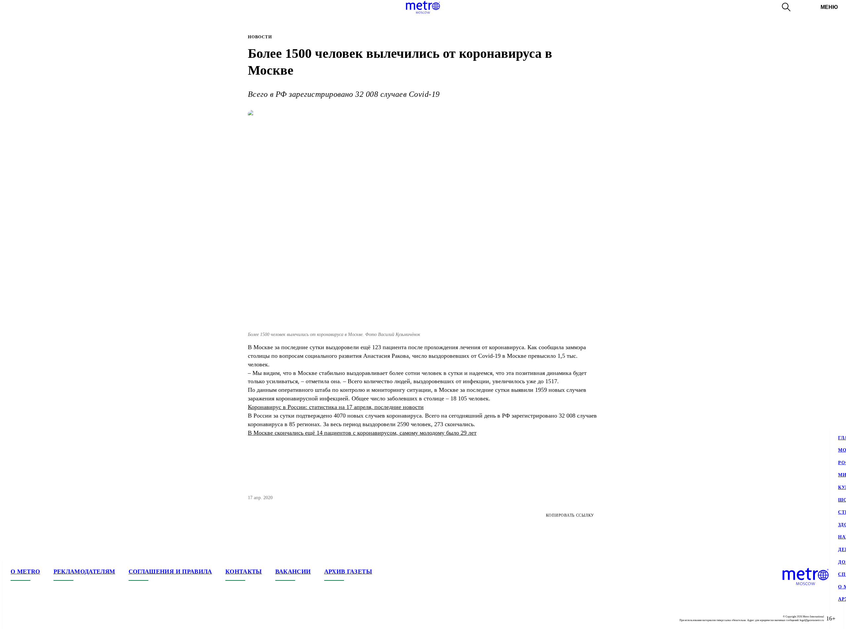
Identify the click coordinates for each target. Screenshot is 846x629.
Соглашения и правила (170, 571)
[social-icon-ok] (42, 618)
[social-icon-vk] (16, 618)
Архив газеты (348, 571)
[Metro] (423, 7)
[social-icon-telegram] (29, 618)
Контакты (243, 571)
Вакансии (293, 571)
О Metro (25, 571)
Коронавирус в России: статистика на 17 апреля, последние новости (336, 407)
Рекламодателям (84, 571)
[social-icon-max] (55, 618)
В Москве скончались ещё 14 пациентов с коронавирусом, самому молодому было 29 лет (362, 432)
